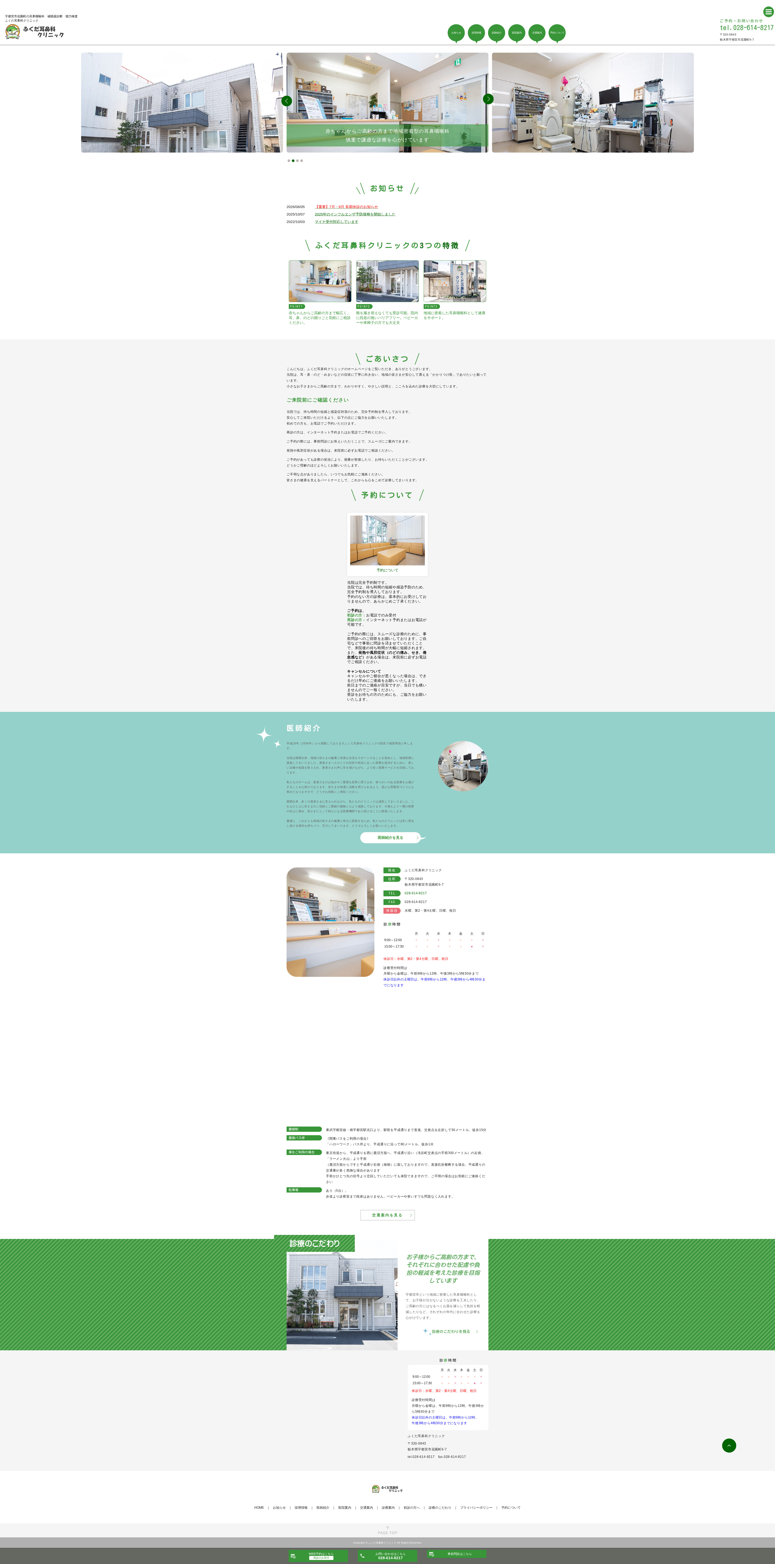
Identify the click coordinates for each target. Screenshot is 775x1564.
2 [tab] (293, 160)
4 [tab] (301, 160)
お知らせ (279, 1507)
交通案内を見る (387, 1215)
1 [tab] (289, 160)
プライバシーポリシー (476, 1507)
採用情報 (301, 1507)
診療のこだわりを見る (451, 1331)
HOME (259, 1507)
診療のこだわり (440, 1507)
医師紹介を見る (390, 838)
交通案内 (366, 1507)
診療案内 (388, 1507)
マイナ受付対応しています (336, 222)
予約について (511, 1507)
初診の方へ (412, 1507)
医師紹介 (322, 1507)
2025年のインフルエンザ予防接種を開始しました (355, 214)
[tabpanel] (387, 103)
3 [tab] (297, 160)
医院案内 (344, 1507)
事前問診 (460, 1554)
